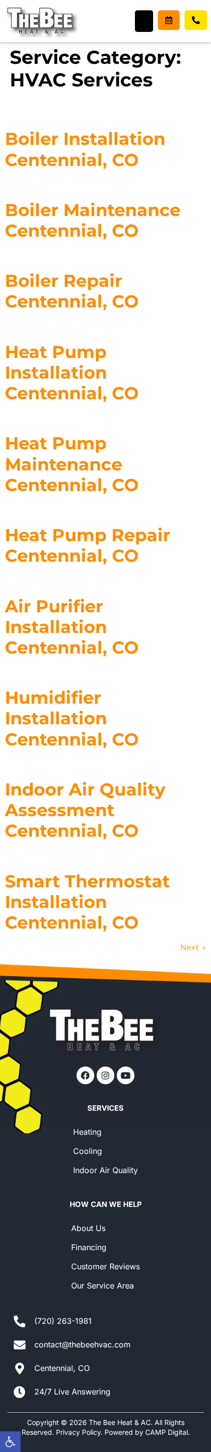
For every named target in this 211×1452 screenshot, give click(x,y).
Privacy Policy (78, 1432)
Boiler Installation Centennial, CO (85, 149)
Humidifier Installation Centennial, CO (72, 718)
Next (193, 947)
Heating (87, 1132)
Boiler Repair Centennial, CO (72, 291)
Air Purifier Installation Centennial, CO (72, 627)
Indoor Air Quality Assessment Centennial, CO (85, 810)
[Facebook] (85, 1075)
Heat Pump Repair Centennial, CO (87, 545)
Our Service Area (102, 1285)
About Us (88, 1228)
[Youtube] (125, 1075)
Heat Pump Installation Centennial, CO (72, 372)
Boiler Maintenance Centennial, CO (93, 220)
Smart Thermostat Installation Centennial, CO (87, 902)
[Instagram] (105, 1075)
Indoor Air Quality (105, 1170)
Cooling (87, 1151)
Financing (88, 1247)
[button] (10, 1441)
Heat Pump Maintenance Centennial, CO (72, 464)
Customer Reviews (105, 1266)
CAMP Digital (166, 1432)
